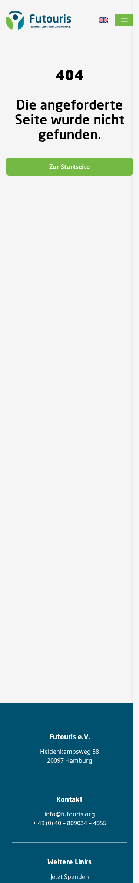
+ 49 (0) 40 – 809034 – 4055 (69, 823)
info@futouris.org (69, 814)
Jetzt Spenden (69, 877)
